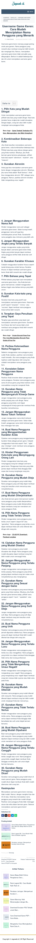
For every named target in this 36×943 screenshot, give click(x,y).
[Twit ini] (6, 815)
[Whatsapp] (15, 815)
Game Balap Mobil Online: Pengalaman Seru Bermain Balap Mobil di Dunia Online (23, 826)
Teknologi (11, 853)
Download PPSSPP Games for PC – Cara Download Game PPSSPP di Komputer (9, 860)
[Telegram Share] (12, 815)
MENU (31, 11)
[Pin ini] (9, 815)
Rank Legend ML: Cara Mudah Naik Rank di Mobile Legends (22, 834)
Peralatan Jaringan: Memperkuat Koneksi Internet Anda (21, 843)
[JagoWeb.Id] (18, 3)
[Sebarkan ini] (2, 815)
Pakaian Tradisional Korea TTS (28, 859)
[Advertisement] (18, 82)
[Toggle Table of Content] (13, 103)
